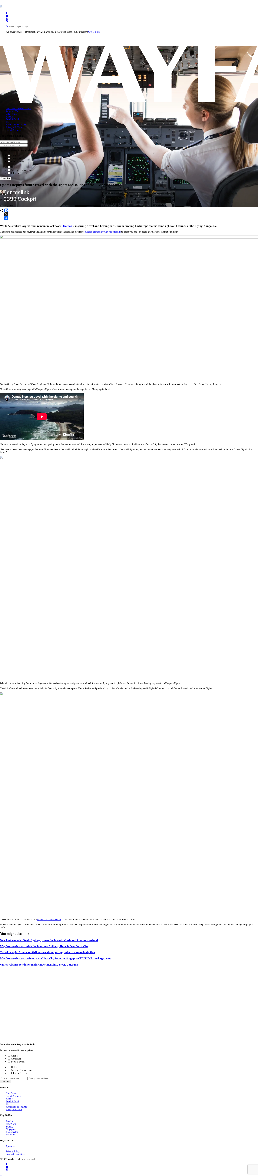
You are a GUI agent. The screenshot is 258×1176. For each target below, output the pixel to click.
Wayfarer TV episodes (21, 170)
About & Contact (14, 1096)
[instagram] (7, 18)
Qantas (67, 225)
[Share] (6, 218)
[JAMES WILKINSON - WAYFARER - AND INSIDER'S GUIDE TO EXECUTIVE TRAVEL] (1, 6)
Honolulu (10, 1134)
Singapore (11, 1129)
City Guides (94, 32)
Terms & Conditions (15, 1154)
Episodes (10, 1146)
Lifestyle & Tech (19, 173)
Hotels (14, 167)
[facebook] (6, 13)
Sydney (9, 1126)
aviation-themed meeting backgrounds (103, 231)
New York (11, 1124)
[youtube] (7, 16)
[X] (6, 214)
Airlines (14, 155)
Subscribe (5, 178)
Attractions (16, 158)
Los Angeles (12, 1132)
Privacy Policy (13, 1151)
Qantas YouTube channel (49, 919)
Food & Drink (17, 161)
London (9, 1121)
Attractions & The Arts (16, 1106)
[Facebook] (6, 210)
